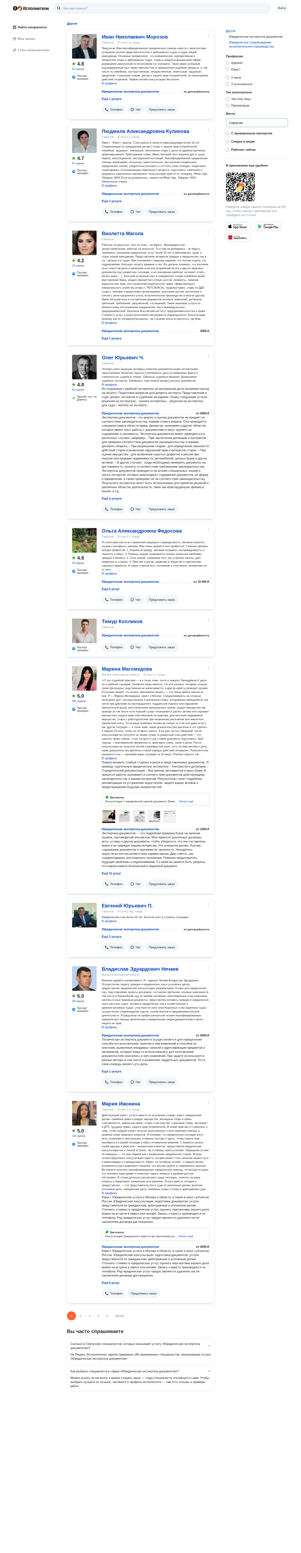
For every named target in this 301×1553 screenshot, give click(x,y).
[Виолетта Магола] (84, 243)
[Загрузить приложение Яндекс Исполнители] (257, 187)
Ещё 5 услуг (111, 589)
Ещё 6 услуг (111, 1282)
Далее (119, 1315)
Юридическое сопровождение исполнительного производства (251, 44)
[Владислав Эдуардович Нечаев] (84, 978)
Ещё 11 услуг (111, 873)
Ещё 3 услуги (111, 201)
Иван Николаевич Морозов (135, 37)
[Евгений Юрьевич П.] (84, 915)
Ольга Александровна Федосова (142, 531)
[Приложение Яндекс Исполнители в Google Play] (268, 226)
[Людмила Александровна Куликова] (84, 140)
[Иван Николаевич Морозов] (84, 46)
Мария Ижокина (121, 1103)
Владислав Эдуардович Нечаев (140, 969)
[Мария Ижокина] (84, 1113)
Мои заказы (26, 38)
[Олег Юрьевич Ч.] (84, 367)
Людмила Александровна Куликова (145, 131)
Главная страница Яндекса (15, 8)
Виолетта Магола (122, 233)
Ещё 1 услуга (111, 99)
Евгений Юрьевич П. (127, 905)
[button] (114, 109)
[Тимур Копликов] (84, 631)
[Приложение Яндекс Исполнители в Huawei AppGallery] (238, 237)
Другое (230, 31)
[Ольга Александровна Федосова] (84, 540)
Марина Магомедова (127, 669)
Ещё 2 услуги (111, 498)
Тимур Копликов (122, 621)
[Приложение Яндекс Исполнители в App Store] (238, 226)
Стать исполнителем (33, 50)
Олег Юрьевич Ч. (123, 357)
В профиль (109, 83)
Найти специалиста (32, 27)
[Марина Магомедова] (84, 678)
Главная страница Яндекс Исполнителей (31, 8)
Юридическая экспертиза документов (130, 91)
